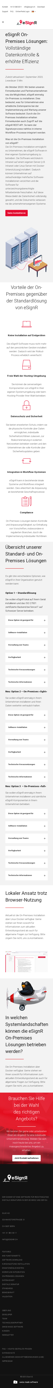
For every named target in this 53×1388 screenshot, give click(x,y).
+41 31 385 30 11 (9, 1233)
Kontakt (5, 7)
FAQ (11, 12)
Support (5, 12)
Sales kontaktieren (16, 213)
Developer (7, 1314)
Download (41, 7)
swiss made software (12, 1327)
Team (4, 1319)
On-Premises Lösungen (13, 1276)
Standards (7, 1288)
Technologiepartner (12, 1323)
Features (6, 1252)
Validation (7, 1296)
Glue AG (6, 1213)
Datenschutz (8, 1353)
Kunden (5, 1331)
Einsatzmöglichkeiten (13, 1268)
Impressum (7, 1361)
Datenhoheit (8, 1280)
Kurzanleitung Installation (16, 1264)
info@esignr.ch (29, 7)
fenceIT (34, 607)
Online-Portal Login (23, 12)
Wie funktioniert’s (11, 1256)
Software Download (12, 1260)
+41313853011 (16, 7)
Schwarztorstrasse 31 (13, 1220)
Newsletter (8, 1335)
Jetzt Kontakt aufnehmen (26, 1158)
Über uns (6, 1310)
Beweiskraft (8, 1292)
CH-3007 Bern (8, 1226)
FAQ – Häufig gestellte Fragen (17, 1349)
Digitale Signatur (10, 1284)
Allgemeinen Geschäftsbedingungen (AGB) (23, 1357)
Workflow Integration (13, 1272)
